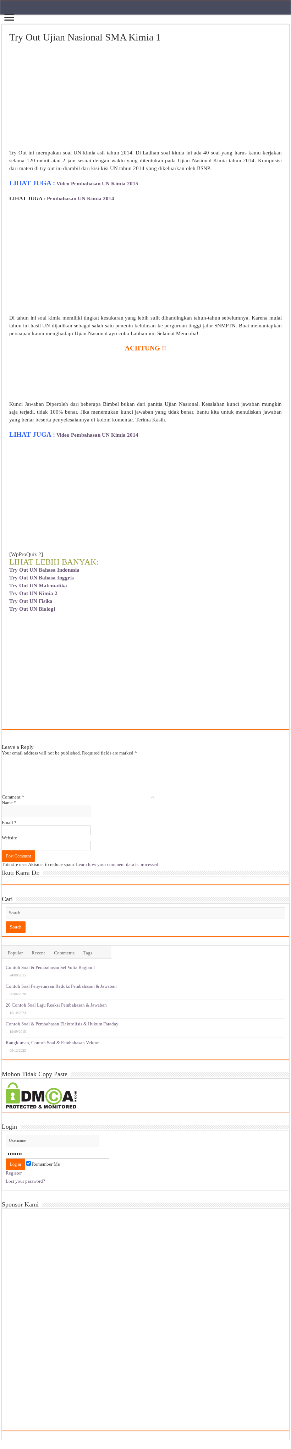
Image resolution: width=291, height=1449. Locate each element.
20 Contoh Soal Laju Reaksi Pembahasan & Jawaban (56, 1005)
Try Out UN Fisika (31, 601)
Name (9, 802)
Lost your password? (25, 1181)
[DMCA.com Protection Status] (41, 1094)
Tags (87, 952)
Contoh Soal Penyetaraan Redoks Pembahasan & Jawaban (61, 986)
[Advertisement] (145, 96)
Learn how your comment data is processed (117, 864)
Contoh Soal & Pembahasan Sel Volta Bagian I (50, 967)
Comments (64, 952)
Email (9, 822)
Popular (15, 952)
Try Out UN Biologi (32, 609)
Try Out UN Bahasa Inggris (41, 578)
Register (14, 1173)
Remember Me (45, 1164)
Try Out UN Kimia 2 (33, 593)
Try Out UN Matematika (38, 585)
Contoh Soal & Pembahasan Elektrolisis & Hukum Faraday (62, 1023)
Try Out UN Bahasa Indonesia (44, 570)
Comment (13, 797)
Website (9, 837)
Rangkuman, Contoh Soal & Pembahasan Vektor (52, 1042)
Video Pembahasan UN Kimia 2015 (97, 183)
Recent (38, 952)
